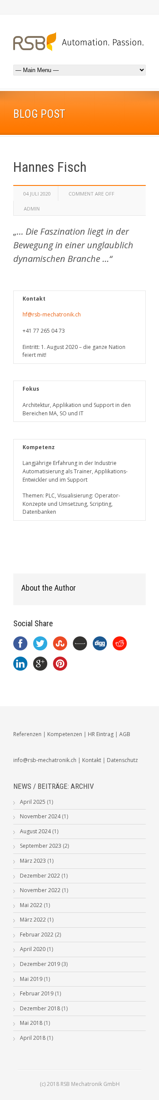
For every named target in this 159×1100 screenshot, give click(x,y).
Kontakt (91, 760)
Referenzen (27, 734)
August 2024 (35, 831)
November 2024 (40, 816)
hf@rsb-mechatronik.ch (52, 314)
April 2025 (32, 802)
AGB (124, 734)
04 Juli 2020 (37, 193)
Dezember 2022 (40, 875)
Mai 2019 (31, 979)
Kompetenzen (64, 734)
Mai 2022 (31, 905)
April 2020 (32, 949)
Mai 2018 (31, 1023)
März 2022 (33, 919)
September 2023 (40, 846)
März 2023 (33, 860)
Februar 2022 (36, 934)
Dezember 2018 (40, 1008)
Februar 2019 (36, 993)
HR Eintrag (101, 734)
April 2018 (32, 1038)
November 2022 (40, 890)
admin (32, 208)
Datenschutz (122, 760)
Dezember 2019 (40, 964)
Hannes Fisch (50, 167)
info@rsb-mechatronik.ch (44, 760)
